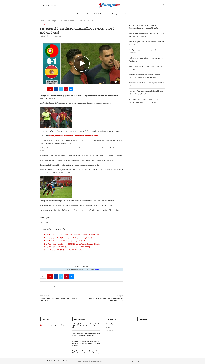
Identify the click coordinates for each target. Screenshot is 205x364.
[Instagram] (46, 5)
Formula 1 (124, 14)
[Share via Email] (71, 89)
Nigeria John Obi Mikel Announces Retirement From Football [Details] (73, 136)
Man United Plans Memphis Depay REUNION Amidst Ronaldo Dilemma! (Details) (72, 244)
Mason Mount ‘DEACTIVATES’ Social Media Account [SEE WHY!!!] (67, 247)
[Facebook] (41, 5)
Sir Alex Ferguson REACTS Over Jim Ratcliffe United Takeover (65, 250)
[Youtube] (49, 5)
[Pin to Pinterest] (66, 89)
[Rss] (55, 5)
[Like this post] (51, 89)
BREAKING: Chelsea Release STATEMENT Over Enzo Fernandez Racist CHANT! (71, 235)
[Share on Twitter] (61, 89)
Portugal (44, 260)
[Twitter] (44, 5)
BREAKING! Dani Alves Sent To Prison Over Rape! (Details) (64, 241)
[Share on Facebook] (56, 89)
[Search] (164, 5)
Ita (54, 286)
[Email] (52, 5)
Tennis (106, 14)
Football (87, 14)
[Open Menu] (41, 14)
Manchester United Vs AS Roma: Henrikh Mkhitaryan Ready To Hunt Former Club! (72, 238)
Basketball (97, 14)
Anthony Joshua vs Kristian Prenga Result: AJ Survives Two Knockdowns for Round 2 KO (85, 326)
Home (79, 14)
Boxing (114, 14)
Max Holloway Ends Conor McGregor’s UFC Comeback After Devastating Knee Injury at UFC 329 (86, 343)
